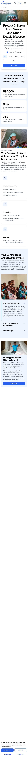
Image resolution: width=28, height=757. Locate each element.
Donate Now (14, 383)
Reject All (20, 750)
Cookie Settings (7, 754)
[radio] (7, 52)
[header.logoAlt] (6, 4)
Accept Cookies (7, 750)
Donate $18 (14, 65)
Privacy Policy (21, 754)
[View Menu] (25, 3)
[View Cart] (15, 3)
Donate (4, 8)
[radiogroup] (14, 52)
